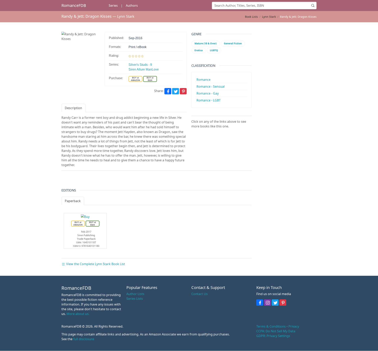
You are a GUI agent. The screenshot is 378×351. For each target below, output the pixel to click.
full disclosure (83, 339)
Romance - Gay (207, 93)
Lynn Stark (125, 16)
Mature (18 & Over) (206, 43)
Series (113, 5)
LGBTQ (214, 50)
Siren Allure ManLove (144, 69)
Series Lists (134, 298)
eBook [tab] (92, 201)
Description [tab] (73, 108)
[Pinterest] (183, 91)
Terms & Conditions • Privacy (277, 326)
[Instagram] (267, 302)
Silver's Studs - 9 (140, 64)
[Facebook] (167, 91)
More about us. (78, 314)
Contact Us (199, 294)
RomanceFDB (73, 5)
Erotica (199, 50)
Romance (203, 79)
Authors (132, 5)
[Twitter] (175, 91)
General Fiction (233, 43)
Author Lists (135, 294)
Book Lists (251, 17)
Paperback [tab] (73, 201)
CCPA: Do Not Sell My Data (275, 331)
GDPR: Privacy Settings (273, 336)
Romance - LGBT (208, 100)
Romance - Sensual (210, 86)
